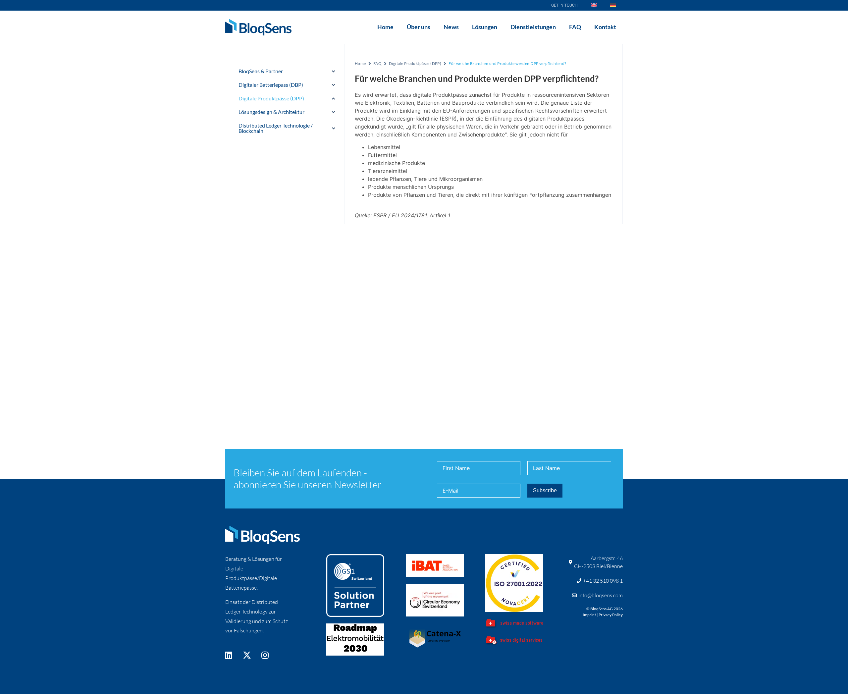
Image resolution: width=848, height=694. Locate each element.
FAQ (575, 27)
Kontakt (605, 27)
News (451, 27)
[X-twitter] (246, 655)
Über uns (418, 27)
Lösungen (484, 27)
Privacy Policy (611, 614)
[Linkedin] (228, 655)
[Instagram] (265, 655)
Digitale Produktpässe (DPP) (415, 63)
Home (385, 27)
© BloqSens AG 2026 (604, 608)
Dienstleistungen (533, 27)
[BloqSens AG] (258, 27)
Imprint (589, 614)
